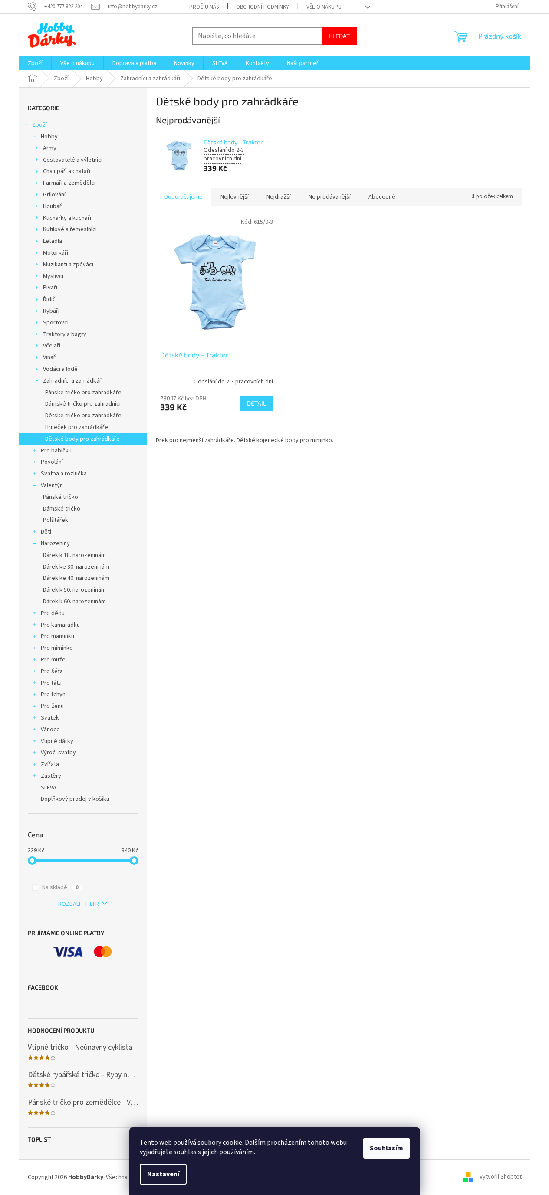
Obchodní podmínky (262, 7)
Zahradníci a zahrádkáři (73, 381)
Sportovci (56, 322)
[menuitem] (35, 63)
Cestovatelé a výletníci (72, 160)
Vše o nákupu (324, 7)
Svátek (50, 718)
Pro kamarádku (60, 625)
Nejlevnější (234, 197)
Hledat (339, 35)
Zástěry (51, 776)
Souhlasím (386, 1148)
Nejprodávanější (330, 197)
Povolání (52, 462)
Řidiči (50, 299)
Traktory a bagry (64, 334)
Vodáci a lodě (60, 369)
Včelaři (51, 345)
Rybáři (51, 311)
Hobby (49, 136)
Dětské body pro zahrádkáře (82, 439)
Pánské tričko (60, 497)
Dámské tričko (61, 508)
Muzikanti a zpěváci (68, 264)
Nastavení (163, 1174)
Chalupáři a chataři (66, 171)
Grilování (54, 194)
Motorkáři (55, 253)
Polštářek (55, 520)
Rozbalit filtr (78, 904)
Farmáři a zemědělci (69, 183)
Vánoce (50, 729)
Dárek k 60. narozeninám (74, 601)
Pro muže (53, 659)
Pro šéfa (52, 671)
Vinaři (50, 357)
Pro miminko (57, 648)
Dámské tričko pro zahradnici (83, 403)
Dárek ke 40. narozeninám (76, 578)
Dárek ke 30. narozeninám (76, 567)
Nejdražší (278, 197)
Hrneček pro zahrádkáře (76, 427)
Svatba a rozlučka (64, 473)
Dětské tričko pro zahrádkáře (83, 415)
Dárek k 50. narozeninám (74, 590)
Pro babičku (56, 450)
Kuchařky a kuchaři (67, 218)
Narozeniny (55, 543)
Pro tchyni (54, 694)
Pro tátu (51, 683)
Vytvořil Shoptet (501, 1177)
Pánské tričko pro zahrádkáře (83, 392)
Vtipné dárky (57, 741)
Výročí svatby (58, 752)
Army (49, 148)
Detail (256, 403)
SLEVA (48, 787)
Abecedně (381, 197)
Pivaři (50, 287)
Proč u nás (204, 7)
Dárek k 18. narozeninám (74, 555)
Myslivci (53, 276)
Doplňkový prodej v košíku (75, 799)
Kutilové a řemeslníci (70, 229)
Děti (46, 531)
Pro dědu (53, 613)
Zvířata (50, 764)
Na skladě (60, 887)
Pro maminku (57, 636)
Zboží (39, 125)
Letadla (52, 241)
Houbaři (53, 206)
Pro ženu (52, 706)
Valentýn (52, 485)
